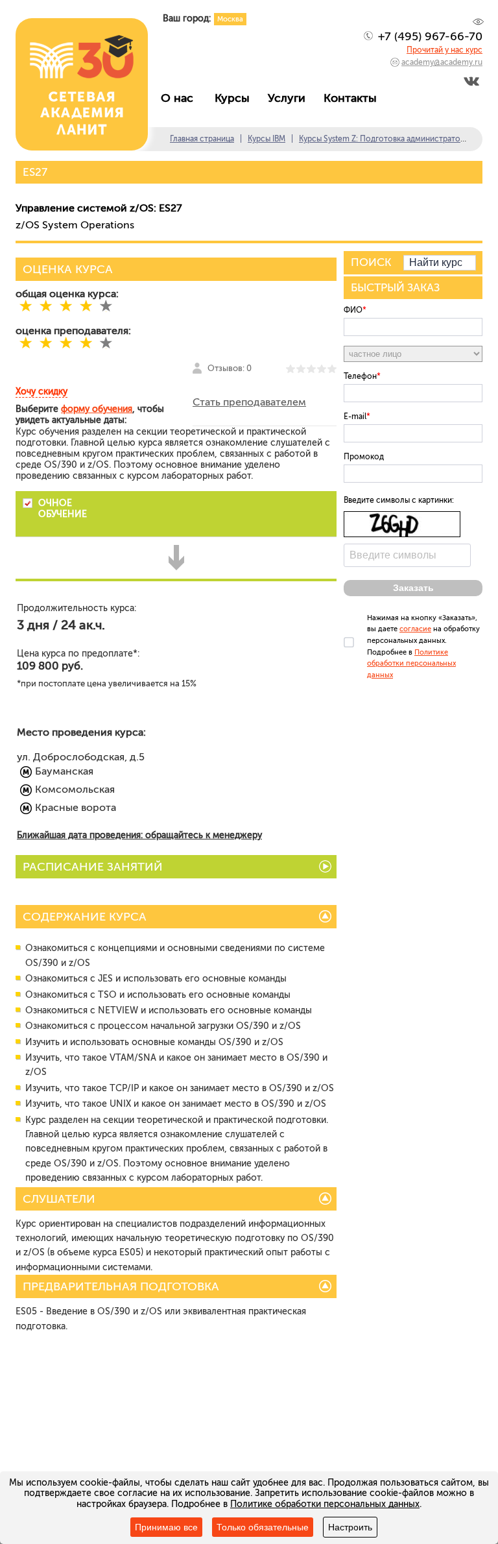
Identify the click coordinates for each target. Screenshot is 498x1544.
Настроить (350, 1527)
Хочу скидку (41, 391)
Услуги (290, 98)
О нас (182, 98)
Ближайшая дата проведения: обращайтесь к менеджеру (139, 835)
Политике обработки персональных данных (411, 663)
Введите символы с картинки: (399, 500)
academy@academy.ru (441, 62)
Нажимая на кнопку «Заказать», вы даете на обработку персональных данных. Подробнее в (423, 646)
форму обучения (96, 409)
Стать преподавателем (249, 402)
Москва (230, 19)
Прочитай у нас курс (444, 49)
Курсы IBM (266, 138)
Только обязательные (263, 1527)
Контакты (353, 98)
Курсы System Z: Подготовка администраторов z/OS (396, 138)
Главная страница (202, 138)
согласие (415, 629)
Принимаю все (166, 1527)
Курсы (235, 98)
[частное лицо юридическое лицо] (413, 354)
